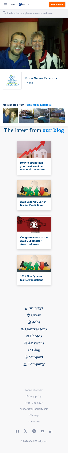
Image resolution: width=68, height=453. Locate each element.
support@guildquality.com (34, 409)
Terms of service (34, 390)
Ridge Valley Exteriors (38, 104)
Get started (57, 4)
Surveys (36, 308)
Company (36, 364)
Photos (36, 336)
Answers (36, 343)
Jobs (36, 322)
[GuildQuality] (21, 4)
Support (36, 357)
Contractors (36, 329)
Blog (36, 350)
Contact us (34, 421)
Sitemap (34, 415)
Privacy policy (34, 396)
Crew (36, 315)
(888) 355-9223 (34, 402)
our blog (53, 130)
